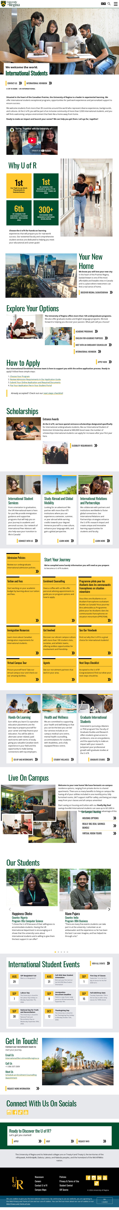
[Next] (108, 909)
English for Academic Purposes (89, 338)
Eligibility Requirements (82, 445)
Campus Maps (40, 1189)
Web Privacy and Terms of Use (18, 1204)
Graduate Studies (97, 759)
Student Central (66, 1185)
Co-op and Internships (23, 759)
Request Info (83, 1141)
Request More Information (18, 1088)
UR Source (64, 1189)
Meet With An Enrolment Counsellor (91, 344)
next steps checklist (53, 393)
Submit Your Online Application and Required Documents (35, 382)
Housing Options (90, 818)
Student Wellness (61, 759)
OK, (105, 1200)
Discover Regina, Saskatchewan (94, 292)
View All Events (98, 963)
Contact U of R (41, 1185)
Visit (48, 1141)
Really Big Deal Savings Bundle (93, 825)
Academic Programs (84, 331)
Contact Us (12, 83)
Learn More (64, 540)
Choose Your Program (20, 376)
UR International (27, 89)
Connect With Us (26, 540)
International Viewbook (36, 83)
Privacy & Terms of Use (69, 1181)
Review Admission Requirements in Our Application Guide (35, 379)
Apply (16, 1141)
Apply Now (102, 361)
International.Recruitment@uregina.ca (22, 1058)
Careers (38, 1181)
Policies (63, 1177)
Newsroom (39, 1177)
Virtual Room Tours (92, 833)
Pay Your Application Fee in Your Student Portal (31, 385)
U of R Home (11, 89)
